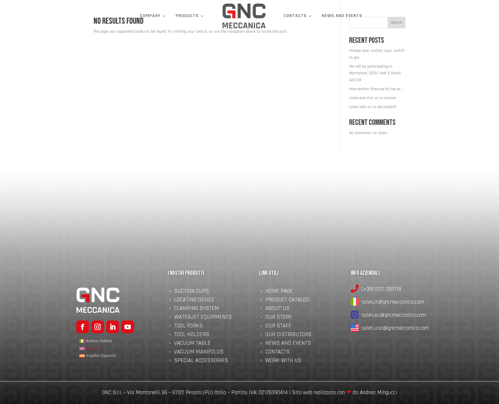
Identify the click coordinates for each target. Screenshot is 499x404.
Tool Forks (188, 326)
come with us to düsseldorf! (372, 107)
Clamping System (196, 309)
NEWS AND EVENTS (342, 16)
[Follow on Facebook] (82, 326)
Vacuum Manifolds (199, 352)
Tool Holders (191, 335)
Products (187, 16)
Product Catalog (287, 300)
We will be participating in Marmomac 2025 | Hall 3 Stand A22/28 (375, 73)
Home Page (279, 292)
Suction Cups (191, 292)
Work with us (283, 361)
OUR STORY (278, 318)
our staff (278, 326)
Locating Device (194, 300)
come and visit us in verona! (372, 98)
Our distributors (288, 335)
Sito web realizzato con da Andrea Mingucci (344, 392)
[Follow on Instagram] (97, 326)
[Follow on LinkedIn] (112, 326)
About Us (277, 309)
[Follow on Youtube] (127, 326)
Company (150, 16)
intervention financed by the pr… (376, 89)
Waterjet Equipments (203, 318)
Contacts (295, 16)
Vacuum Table (192, 344)
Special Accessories (201, 361)
